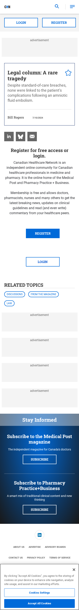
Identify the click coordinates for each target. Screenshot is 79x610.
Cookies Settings (39, 592)
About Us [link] (18, 547)
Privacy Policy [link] (36, 557)
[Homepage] (7, 7)
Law (9, 303)
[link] (9, 136)
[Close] (74, 569)
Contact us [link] (16, 557)
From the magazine (43, 294)
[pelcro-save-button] (67, 73)
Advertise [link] (35, 547)
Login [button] (21, 22)
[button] (72, 6)
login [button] (43, 262)
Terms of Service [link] (59, 557)
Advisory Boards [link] (55, 547)
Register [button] (59, 22)
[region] (39, 587)
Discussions (15, 294)
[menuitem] (9, 136)
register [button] (43, 233)
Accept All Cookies (39, 603)
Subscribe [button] (39, 459)
